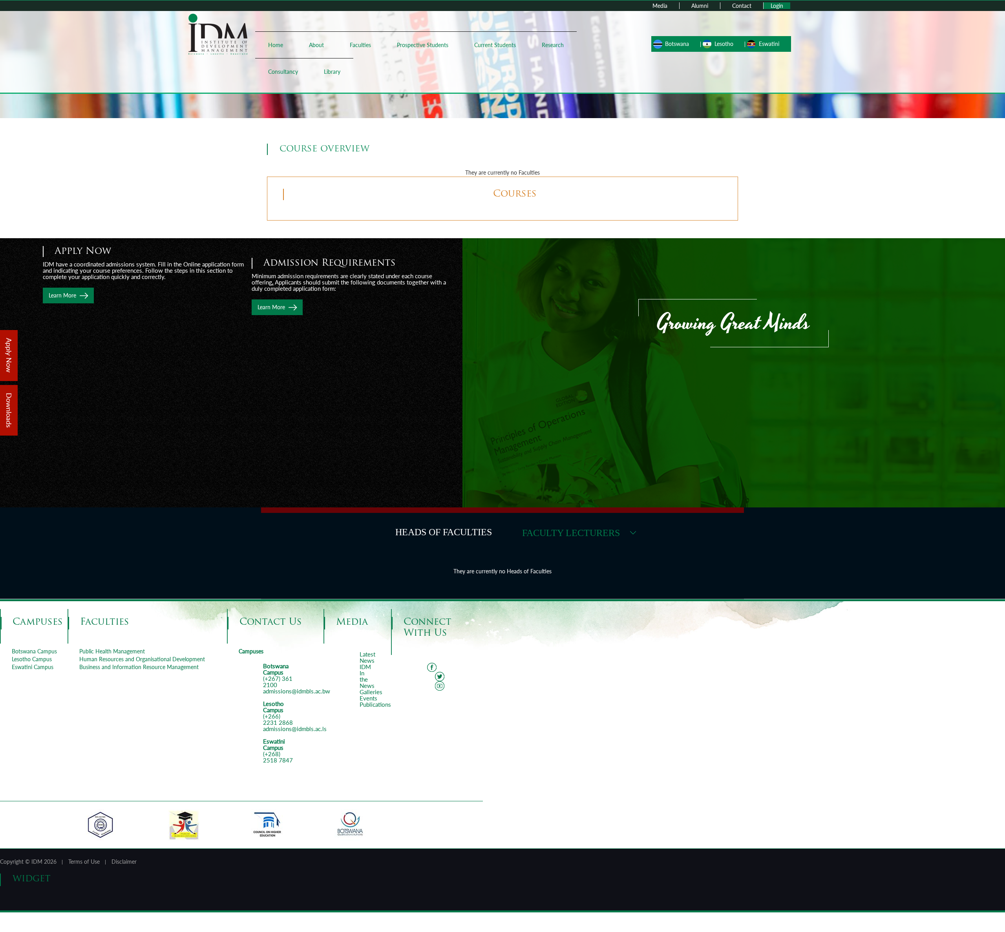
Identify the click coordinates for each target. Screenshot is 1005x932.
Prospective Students (422, 45)
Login (777, 5)
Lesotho (723, 43)
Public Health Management (112, 651)
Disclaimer (124, 861)
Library (332, 71)
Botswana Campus (34, 651)
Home (275, 45)
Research (553, 45)
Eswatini (769, 43)
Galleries (371, 691)
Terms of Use (84, 861)
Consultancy (283, 71)
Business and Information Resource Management (139, 667)
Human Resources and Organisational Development (142, 659)
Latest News (367, 657)
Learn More (271, 307)
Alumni (699, 5)
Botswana (677, 43)
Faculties (360, 45)
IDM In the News (367, 676)
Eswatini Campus (32, 667)
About (316, 45)
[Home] (217, 33)
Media (659, 5)
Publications (375, 704)
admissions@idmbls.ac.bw (296, 691)
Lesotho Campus (32, 659)
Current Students (495, 45)
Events (368, 698)
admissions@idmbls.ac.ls (295, 728)
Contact (741, 5)
